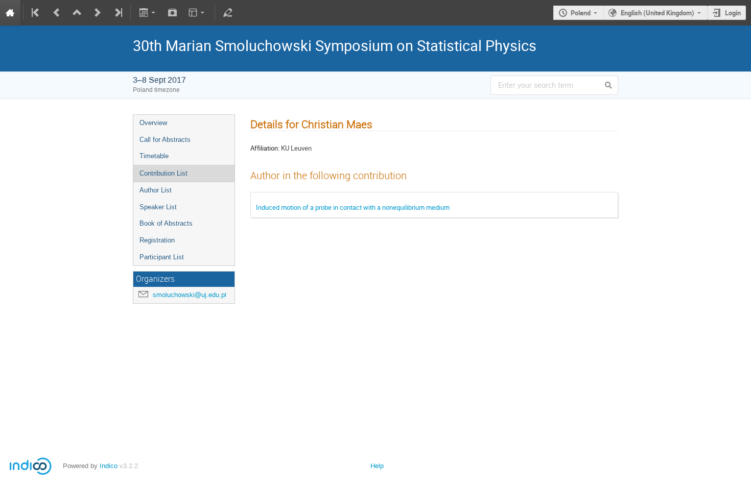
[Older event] (56, 13)
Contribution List (163, 173)
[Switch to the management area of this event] (228, 13)
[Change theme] (197, 13)
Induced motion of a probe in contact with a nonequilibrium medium (353, 207)
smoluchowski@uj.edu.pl (189, 294)
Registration (157, 240)
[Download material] (172, 13)
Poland (581, 12)
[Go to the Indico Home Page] (10, 13)
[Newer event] (97, 13)
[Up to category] (77, 13)
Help (377, 465)
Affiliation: (264, 148)
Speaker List (158, 207)
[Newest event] (117, 13)
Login (733, 12)
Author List (155, 190)
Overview (153, 123)
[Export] (147, 13)
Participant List (161, 257)
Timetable (154, 156)
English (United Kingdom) (657, 12)
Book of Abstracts (166, 223)
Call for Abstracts (165, 139)
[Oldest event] (36, 13)
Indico (109, 465)
